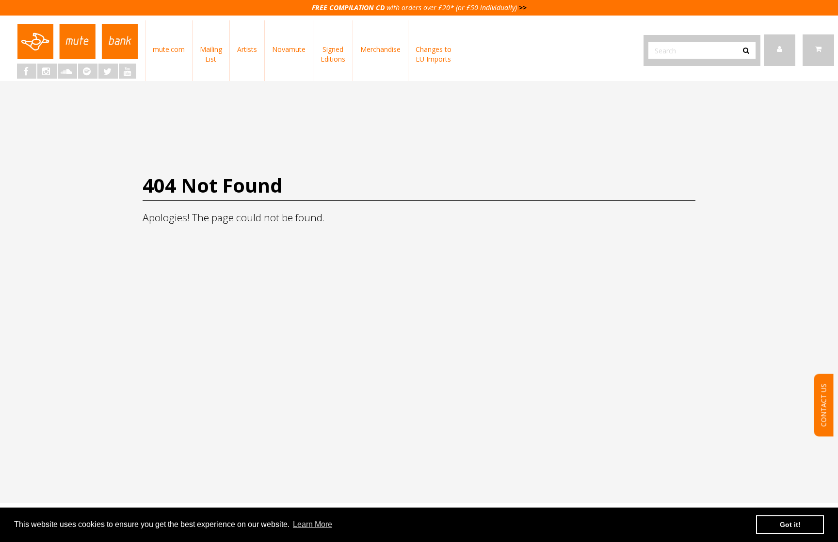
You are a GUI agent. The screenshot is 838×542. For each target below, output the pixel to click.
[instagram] (47, 71)
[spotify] (87, 71)
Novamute (289, 49)
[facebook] (26, 71)
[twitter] (108, 71)
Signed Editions (333, 54)
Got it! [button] (790, 524)
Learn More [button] (312, 524)
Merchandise (380, 49)
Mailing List (211, 54)
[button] (818, 50)
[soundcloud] (67, 71)
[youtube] (127, 71)
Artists (247, 49)
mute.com (169, 49)
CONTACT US (823, 405)
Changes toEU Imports (433, 54)
